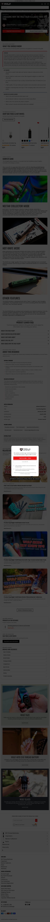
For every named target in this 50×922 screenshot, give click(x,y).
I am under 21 (25, 461)
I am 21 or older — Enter (25, 458)
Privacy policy (27, 473)
